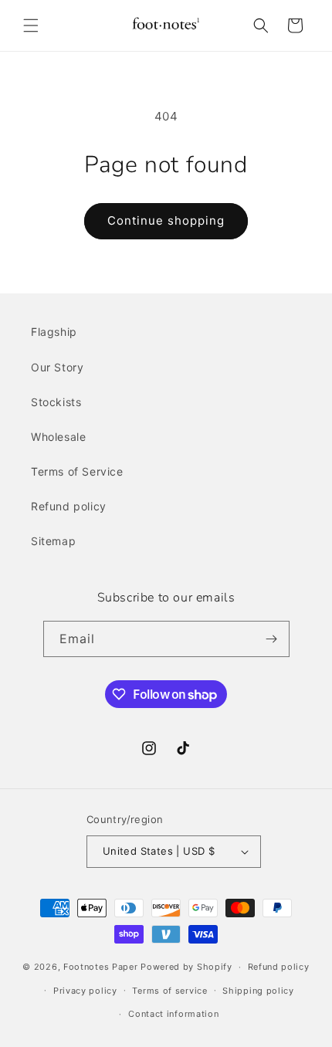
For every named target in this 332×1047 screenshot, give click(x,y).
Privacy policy (85, 990)
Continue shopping (166, 220)
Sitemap (53, 540)
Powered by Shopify (186, 966)
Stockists (56, 401)
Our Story (57, 367)
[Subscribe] (272, 639)
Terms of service (169, 990)
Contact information (173, 1013)
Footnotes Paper (100, 966)
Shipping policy (258, 990)
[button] (31, 25)
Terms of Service (77, 471)
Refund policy (69, 506)
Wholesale (58, 436)
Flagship (54, 331)
